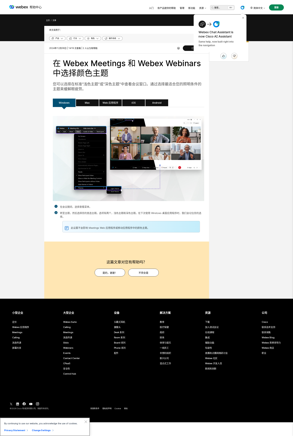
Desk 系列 (119, 332)
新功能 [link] (191, 8)
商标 (126, 408)
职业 (264, 353)
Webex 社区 (211, 358)
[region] (45, 427)
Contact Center (71, 358)
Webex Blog (268, 337)
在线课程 (209, 332)
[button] (242, 8)
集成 (207, 337)
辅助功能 (209, 343)
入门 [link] (151, 8)
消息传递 (16, 343)
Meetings (17, 332)
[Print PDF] (178, 48)
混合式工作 (165, 363)
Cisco (265, 322)
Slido (66, 343)
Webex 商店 (268, 348)
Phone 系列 (120, 348)
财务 (162, 337)
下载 (207, 322)
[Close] (85, 421)
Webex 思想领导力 (271, 343)
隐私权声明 (106, 408)
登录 (276, 7)
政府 (162, 332)
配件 (116, 353)
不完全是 (143, 272)
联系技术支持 (268, 327)
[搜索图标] (213, 8)
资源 (201, 8)
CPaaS (66, 363)
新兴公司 (164, 358)
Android (156, 102)
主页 (48, 20)
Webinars (68, 348)
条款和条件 (94, 408)
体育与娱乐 (165, 343)
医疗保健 (164, 327)
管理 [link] (182, 8)
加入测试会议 (212, 327)
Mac (87, 102)
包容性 (208, 348)
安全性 (66, 369)
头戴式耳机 (119, 322)
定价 (14, 322)
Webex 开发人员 (213, 363)
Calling (16, 337)
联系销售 (266, 332)
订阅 (193, 48)
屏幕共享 (16, 348)
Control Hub (69, 374)
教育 (162, 322)
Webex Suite (70, 322)
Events (67, 353)
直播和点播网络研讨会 (216, 353)
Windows (64, 102)
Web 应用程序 (110, 102)
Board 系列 (120, 343)
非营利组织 (165, 353)
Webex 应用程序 (20, 327)
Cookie (117, 408)
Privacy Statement (14, 430)
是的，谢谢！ (110, 272)
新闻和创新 (210, 369)
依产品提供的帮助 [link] (166, 8)
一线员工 (164, 348)
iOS (134, 102)
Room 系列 (119, 337)
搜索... (217, 7)
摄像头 (117, 327)
